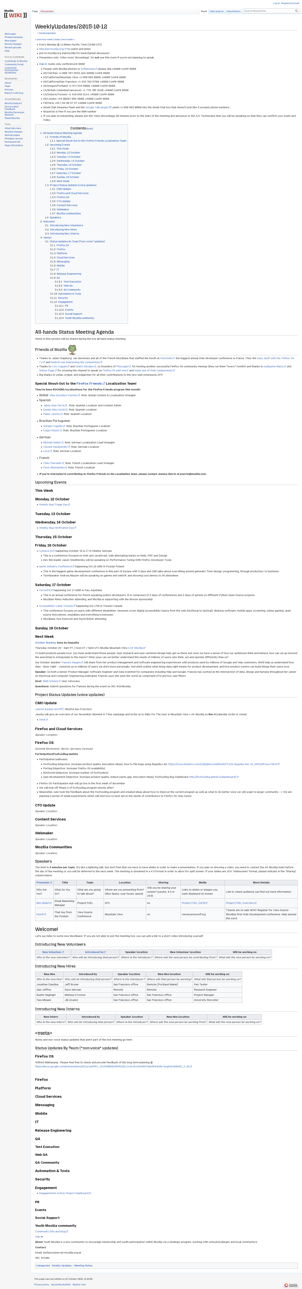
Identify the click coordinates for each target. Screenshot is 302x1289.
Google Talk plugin (96, 107)
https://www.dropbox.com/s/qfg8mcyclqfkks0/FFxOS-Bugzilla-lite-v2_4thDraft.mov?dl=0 (222, 764)
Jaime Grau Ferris (54, 405)
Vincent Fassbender (55, 446)
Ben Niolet (42, 903)
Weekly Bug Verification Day (56, 527)
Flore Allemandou (53, 467)
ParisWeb (166, 358)
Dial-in (43, 64)
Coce (46, 451)
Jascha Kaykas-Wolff (48, 709)
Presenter (43, 882)
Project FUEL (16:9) (193, 903)
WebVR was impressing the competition (75, 362)
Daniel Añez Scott (54, 409)
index (57, 39)
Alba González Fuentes (64, 395)
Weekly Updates (62, 1265)
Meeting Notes (83, 1265)
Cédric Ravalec (84, 366)
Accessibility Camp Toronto (56, 606)
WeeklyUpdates (47, 33)
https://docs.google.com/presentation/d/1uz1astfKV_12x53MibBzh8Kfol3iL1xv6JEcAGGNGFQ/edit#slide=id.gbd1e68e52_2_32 (112, 1066)
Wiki (37, 1236)
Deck (42, 719)
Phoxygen (122, 366)
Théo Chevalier (52, 463)
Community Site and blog (50, 1231)
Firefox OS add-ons (114, 370)
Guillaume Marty (274, 366)
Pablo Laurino (51, 414)
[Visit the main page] (15, 14)
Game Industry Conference (55, 566)
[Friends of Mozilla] (72, 349)
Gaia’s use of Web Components (153, 370)
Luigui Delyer (51, 430)
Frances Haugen (71, 662)
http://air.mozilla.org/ (51, 49)
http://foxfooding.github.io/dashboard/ (212, 777)
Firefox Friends (89, 383)
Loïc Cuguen (59, 366)
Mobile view (79, 1284)
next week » (68, 39)
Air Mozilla (136, 647)
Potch (40, 914)
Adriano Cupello (53, 426)
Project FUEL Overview (240, 903)
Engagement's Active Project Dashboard (63, 1193)
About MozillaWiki (61, 1284)
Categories (43, 1265)
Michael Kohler (52, 442)
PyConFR (44, 590)
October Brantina (45, 642)
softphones (88, 68)
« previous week (44, 39)
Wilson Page (46, 370)
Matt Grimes (50, 681)
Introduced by (94, 952)
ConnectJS (45, 550)
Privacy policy (41, 1284)
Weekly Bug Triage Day (53, 504)
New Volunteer (52, 952)
